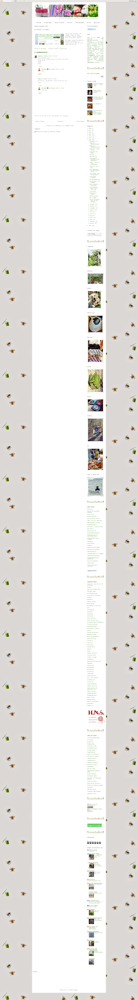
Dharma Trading (91, 601)
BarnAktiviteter (92, 40)
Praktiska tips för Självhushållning (92, 535)
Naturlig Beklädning (92, 636)
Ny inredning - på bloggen (94, 182)
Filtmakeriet (90, 609)
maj (91, 215)
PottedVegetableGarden (93, 532)
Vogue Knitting (91, 691)
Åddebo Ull (90, 705)
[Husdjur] (90, 810)
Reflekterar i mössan (93, 194)
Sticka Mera (90, 665)
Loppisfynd (91, 851)
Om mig (89, 22)
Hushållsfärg (100, 45)
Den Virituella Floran (93, 518)
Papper (101, 49)
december (92, 141)
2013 (90, 137)
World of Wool (91, 697)
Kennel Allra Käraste (93, 754)
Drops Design (90, 603)
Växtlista (69, 22)
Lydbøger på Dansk (92, 762)
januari (92, 223)
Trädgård (91, 55)
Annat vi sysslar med (60, 48)
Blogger (76, 989)
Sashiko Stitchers (92, 653)
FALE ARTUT (92, 871)
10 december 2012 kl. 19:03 (48, 78)
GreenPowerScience (92, 748)
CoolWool (89, 597)
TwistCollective (91, 675)
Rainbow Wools (91, 646)
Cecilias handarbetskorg (95, 883)
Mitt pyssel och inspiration (93, 927)
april (91, 217)
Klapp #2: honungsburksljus (95, 146)
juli (91, 211)
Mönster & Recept (59, 22)
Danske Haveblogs (92, 516)
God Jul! (92, 154)
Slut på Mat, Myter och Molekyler (95, 174)
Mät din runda (91, 768)
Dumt (98, 42)
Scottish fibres (91, 655)
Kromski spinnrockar (92, 632)
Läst (93, 48)
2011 (90, 225)
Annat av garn (91, 37)
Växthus (90, 62)
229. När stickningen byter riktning (97, 864)
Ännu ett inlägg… (93, 906)
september (93, 208)
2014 (90, 136)
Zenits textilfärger (92, 701)
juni (91, 213)
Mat (96, 48)
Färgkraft (90, 611)
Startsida (38, 22)
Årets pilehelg (92, 929)
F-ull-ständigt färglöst (95, 918)
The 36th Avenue (91, 789)
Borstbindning (100, 41)
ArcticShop (90, 739)
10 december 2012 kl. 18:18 (49, 56)
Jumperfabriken (91, 752)
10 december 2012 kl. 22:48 (56, 69)
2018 (90, 128)
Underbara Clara (91, 793)
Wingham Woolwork (92, 693)
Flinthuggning (94, 44)
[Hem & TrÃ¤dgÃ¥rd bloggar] (94, 809)
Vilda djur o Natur (95, 57)
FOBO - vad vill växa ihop (94, 520)
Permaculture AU (91, 530)
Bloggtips (89, 41)
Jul (102, 47)
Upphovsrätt (97, 22)
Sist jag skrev (97, 884)
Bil (102, 40)
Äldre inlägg (80, 121)
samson (39, 56)
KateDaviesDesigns (92, 626)
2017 (90, 130)
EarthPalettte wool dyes (94, 605)
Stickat (89, 52)
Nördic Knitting (91, 638)
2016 (90, 132)
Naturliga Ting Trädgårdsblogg (93, 949)
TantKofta (91, 940)
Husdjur (94, 45)
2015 (90, 134)
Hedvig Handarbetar (94, 931)
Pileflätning (90, 51)
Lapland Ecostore (92, 758)
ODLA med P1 (90, 528)
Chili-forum (90, 514)
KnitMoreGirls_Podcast (93, 628)
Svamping (89, 545)
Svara (39, 63)
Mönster (89, 49)
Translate (99, 235)
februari (92, 221)
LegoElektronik (91, 760)
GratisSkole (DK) (92, 746)
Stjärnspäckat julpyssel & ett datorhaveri (94, 159)
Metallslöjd (100, 48)
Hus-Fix (89, 45)
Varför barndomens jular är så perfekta (94, 201)
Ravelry (89, 649)
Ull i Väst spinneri (92, 677)
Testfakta (90, 787)
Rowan (88, 651)
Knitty (89, 630)
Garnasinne (90, 614)
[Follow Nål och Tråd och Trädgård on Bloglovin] (92, 571)
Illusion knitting (92, 624)
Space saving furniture (93, 783)
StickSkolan (90, 669)
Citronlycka (93, 191)
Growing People (91, 750)
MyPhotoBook (90, 766)
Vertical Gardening (92, 561)
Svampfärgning (90, 53)
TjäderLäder (90, 673)
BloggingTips (90, 744)
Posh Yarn (90, 642)
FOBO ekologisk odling (93, 522)
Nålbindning (96, 49)
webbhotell (90, 811)
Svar (40, 66)
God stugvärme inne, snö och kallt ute (94, 188)
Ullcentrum (90, 681)
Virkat (101, 58)
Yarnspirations (91, 699)
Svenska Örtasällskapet (93, 547)
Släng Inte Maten (92, 781)
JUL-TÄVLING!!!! (97, 103)
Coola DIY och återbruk (93, 595)
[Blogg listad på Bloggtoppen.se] (95, 805)
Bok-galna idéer (91, 591)
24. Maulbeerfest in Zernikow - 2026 (98, 856)
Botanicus (90, 509)
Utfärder (96, 57)
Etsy (88, 607)
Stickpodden (90, 667)
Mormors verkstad (92, 764)
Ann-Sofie (44, 69)
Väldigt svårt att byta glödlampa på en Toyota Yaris (98, 98)
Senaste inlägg (40, 121)
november (92, 204)
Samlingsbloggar (79, 22)
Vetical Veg (90, 563)
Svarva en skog (97, 893)
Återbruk (97, 62)
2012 (90, 139)
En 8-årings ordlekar (93, 177)
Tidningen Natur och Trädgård (95, 553)
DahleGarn (90, 599)
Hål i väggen (93, 197)
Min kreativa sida (94, 900)
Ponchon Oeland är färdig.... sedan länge (98, 84)
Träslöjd (98, 55)
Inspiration (97, 47)
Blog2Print (90, 741)
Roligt (101, 51)
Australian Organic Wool (94, 589)
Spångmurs (90, 663)
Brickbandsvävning (92, 593)
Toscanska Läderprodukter (94, 791)
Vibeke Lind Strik (92, 686)
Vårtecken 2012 (92, 59)
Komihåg (89, 48)
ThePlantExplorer (92, 551)
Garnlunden (90, 616)
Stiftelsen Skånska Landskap (95, 785)
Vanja (39, 78)
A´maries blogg (93, 892)
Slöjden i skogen (92, 657)
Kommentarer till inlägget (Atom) (64, 125)
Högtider (89, 47)
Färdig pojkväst (94, 196)
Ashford (89, 587)
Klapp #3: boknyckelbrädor (94, 143)
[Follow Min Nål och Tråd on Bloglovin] (91, 30)
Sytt (97, 53)
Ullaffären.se (91, 679)
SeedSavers (90, 541)
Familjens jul (93, 156)
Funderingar (100, 44)
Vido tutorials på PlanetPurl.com (92, 689)
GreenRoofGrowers (92, 524)
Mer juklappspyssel (95, 179)
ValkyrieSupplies (92, 684)
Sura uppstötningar (99, 52)
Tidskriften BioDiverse (93, 555)
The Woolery (90, 671)
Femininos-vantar (98, 932)
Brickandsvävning (92, 42)
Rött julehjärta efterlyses (94, 185)
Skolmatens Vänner (92, 776)
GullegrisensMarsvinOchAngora (95, 622)
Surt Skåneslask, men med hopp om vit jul (94, 170)
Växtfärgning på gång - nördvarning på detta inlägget (97, 112)
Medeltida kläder (92, 634)
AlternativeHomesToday (93, 737)
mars (91, 219)
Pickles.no (90, 640)
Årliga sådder (48, 22)
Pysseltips (90, 644)
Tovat (102, 53)
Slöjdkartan (90, 659)
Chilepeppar (92, 909)
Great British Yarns (92, 620)
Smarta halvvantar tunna (94, 880)
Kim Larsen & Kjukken (93, 756)
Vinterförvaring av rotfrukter (92, 566)
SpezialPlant (90, 543)
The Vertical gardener (93, 549)
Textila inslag (93, 850)
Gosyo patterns (91, 618)
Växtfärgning (100, 60)
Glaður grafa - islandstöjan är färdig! (97, 91)
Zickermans (90, 703)
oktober (92, 206)
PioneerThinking (91, 774)
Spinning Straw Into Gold (94, 661)
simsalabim (92, 958)
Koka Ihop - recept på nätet (95, 526)
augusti (92, 210)
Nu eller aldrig (93, 905)
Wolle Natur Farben (94, 853)
